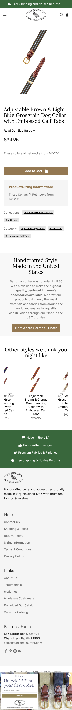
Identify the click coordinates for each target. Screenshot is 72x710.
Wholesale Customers (19, 598)
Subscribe (19, 696)
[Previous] (10, 393)
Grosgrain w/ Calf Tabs (17, 236)
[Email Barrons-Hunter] (19, 652)
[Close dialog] (69, 675)
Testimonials (13, 585)
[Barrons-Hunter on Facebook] (6, 652)
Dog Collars (11, 220)
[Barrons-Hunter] (36, 14)
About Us (10, 578)
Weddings (11, 591)
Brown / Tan (55, 228)
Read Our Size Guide (18, 130)
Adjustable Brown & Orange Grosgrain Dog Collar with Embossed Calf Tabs (36, 405)
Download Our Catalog (19, 605)
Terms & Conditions (18, 549)
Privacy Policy (14, 556)
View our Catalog (16, 612)
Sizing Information (17, 542)
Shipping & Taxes (16, 529)
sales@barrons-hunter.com (23, 643)
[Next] (61, 393)
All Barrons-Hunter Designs (38, 212)
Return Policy (13, 536)
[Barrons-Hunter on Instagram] (15, 652)
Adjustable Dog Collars (33, 228)
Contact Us (12, 522)
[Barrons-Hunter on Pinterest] (10, 652)
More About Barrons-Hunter (36, 328)
